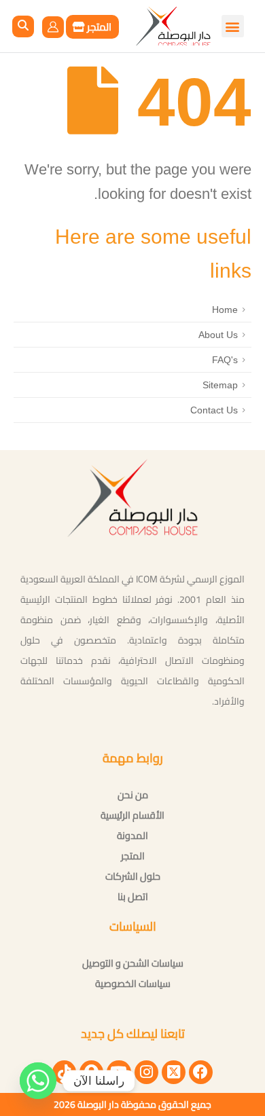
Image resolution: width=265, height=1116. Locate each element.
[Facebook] (201, 1072)
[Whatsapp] (38, 1080)
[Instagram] (146, 1072)
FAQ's (225, 359)
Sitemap (220, 384)
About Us (218, 334)
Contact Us (214, 410)
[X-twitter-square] (174, 1072)
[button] (23, 26)
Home (225, 309)
